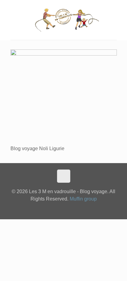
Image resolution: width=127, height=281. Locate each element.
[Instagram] (63, 209)
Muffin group (83, 198)
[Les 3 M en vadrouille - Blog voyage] (63, 20)
